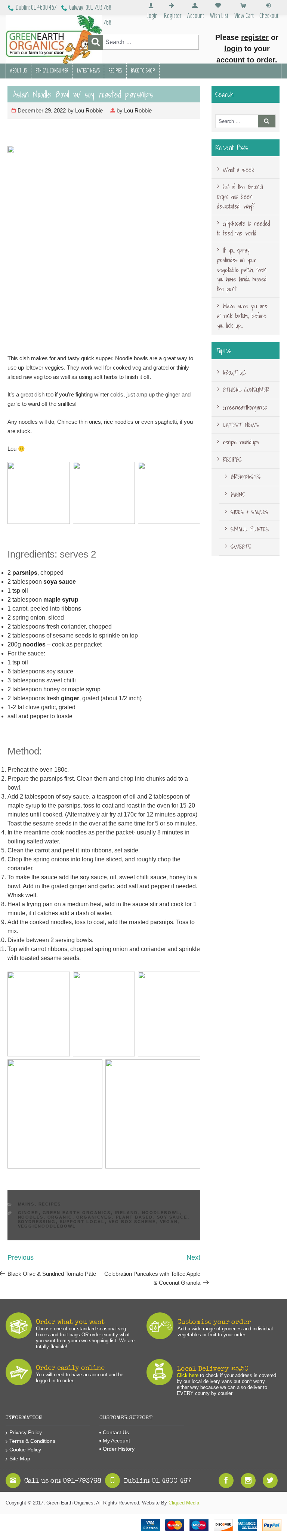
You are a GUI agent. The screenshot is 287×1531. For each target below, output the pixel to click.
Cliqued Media (184, 1503)
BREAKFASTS (246, 477)
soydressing (37, 1221)
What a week (238, 170)
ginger (70, 698)
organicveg (94, 1217)
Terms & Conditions (32, 1441)
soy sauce (172, 1217)
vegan (169, 1221)
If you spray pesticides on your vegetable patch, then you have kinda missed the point (241, 269)
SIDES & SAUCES (250, 512)
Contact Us (116, 1432)
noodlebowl (161, 1212)
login (233, 48)
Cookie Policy (25, 1450)
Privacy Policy (25, 1432)
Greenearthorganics (245, 407)
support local (82, 1221)
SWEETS (241, 547)
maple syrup (60, 599)
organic (59, 1217)
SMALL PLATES (250, 529)
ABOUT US (18, 71)
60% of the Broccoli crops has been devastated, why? (240, 196)
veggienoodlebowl (47, 1226)
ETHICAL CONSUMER (52, 71)
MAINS (26, 1204)
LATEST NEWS (88, 71)
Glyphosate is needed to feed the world (243, 228)
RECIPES (115, 71)
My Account (116, 1441)
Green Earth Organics (77, 1212)
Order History (119, 1449)
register (255, 37)
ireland (126, 1212)
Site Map (19, 1458)
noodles (34, 644)
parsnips (24, 573)
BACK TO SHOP (143, 71)
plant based (134, 1217)
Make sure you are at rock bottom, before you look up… (242, 315)
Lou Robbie (89, 110)
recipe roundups (241, 442)
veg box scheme (132, 1221)
